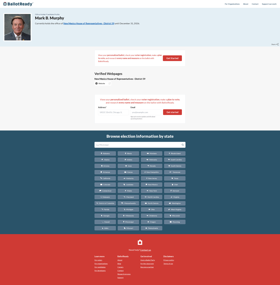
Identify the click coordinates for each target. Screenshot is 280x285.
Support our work (269, 4)
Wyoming (175, 222)
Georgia (105, 216)
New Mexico (152, 184)
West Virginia (174, 209)
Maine (128, 191)
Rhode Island (175, 153)
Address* (102, 107)
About (245, 4)
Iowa (128, 166)
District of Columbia (105, 203)
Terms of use (168, 264)
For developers (100, 270)
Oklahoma (151, 216)
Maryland (128, 197)
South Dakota (174, 166)
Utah (175, 184)
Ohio (152, 209)
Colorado (105, 184)
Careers (120, 267)
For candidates (100, 267)
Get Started (172, 58)
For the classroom (147, 264)
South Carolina (175, 160)
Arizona (105, 166)
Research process (124, 274)
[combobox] (113, 112)
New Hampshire (152, 172)
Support (120, 277)
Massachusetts (128, 203)
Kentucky (128, 178)
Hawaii (105, 222)
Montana (152, 153)
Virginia (174, 197)
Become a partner (147, 267)
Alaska (105, 160)
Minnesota (128, 216)
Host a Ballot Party (147, 260)
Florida (105, 209)
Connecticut (105, 191)
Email (133, 107)
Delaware (105, 197)
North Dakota (151, 203)
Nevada (152, 166)
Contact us (145, 250)
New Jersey (151, 178)
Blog (119, 264)
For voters (98, 260)
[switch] (275, 44)
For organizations (101, 264)
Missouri (128, 228)
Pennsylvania (151, 228)
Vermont (175, 191)
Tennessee (174, 172)
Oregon (152, 222)
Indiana (128, 160)
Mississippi (128, 222)
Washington (175, 203)
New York (151, 191)
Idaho (105, 228)
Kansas (128, 172)
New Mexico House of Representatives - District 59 (88, 23)
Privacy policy (168, 260)
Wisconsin (175, 216)
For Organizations (232, 4)
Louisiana (128, 184)
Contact (255, 4)
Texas (174, 178)
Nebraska (151, 160)
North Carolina (151, 197)
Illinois (128, 153)
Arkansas (105, 172)
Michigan (128, 209)
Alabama (105, 153)
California (105, 178)
